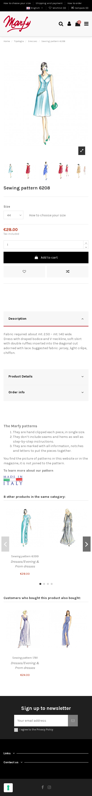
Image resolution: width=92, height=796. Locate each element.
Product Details (20, 376)
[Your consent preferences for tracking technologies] (8, 787)
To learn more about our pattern (28, 471)
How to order (74, 3)
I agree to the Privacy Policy (36, 729)
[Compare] (40, 518)
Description (17, 319)
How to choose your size (17, 3)
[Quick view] (40, 526)
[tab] (46, 319)
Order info (16, 392)
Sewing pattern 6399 (25, 556)
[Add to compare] (67, 271)
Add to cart (49, 258)
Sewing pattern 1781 (25, 657)
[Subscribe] (73, 720)
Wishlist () (59, 7)
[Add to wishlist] (24, 271)
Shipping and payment (49, 3)
